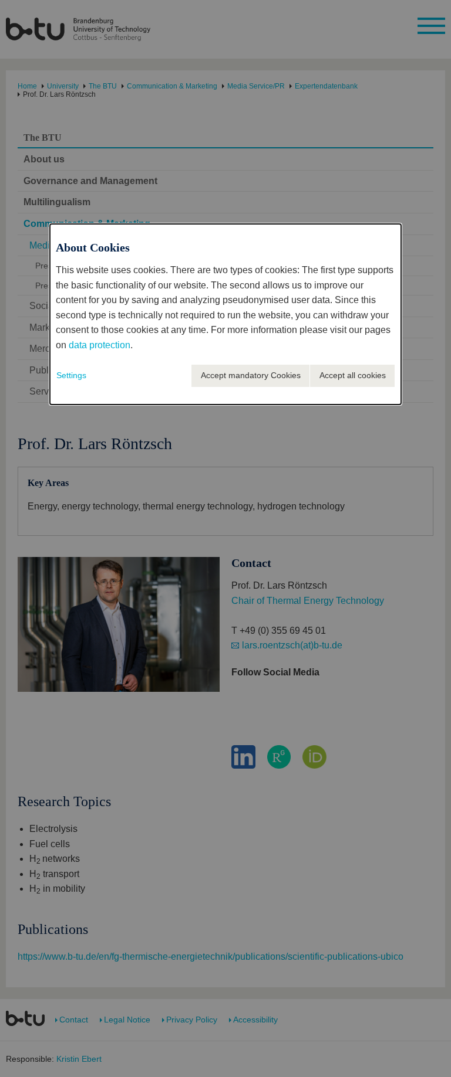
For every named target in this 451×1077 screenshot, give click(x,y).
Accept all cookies (352, 375)
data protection (99, 345)
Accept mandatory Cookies (251, 375)
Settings (71, 375)
